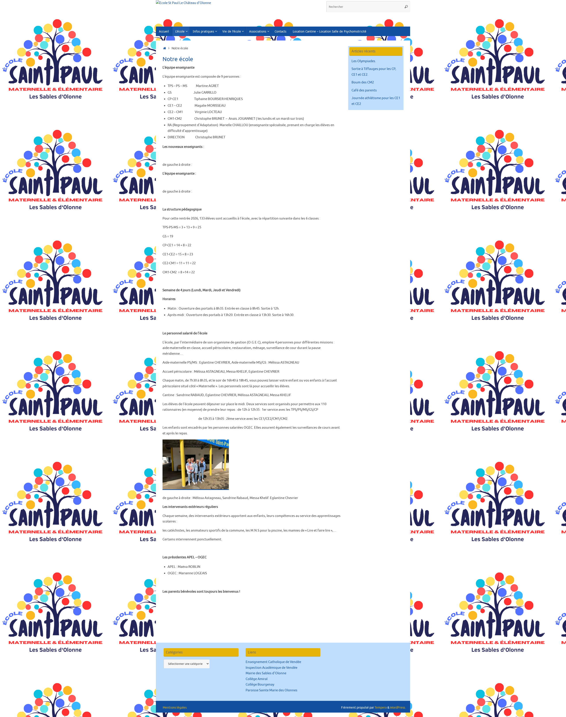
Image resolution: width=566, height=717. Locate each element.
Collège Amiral (257, 679)
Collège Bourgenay (260, 684)
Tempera (381, 707)
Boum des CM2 (363, 82)
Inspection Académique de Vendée (271, 668)
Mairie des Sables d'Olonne (266, 673)
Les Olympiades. (364, 61)
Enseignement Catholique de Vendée (273, 662)
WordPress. (398, 707)
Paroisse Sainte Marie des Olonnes (271, 690)
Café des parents (364, 90)
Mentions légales (175, 707)
